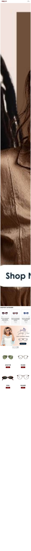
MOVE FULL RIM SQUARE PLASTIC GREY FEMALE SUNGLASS (15, 319)
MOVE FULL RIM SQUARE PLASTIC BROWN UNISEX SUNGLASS (5, 319)
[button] (1, 154)
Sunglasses (5, 321)
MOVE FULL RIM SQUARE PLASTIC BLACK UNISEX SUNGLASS (26, 319)
